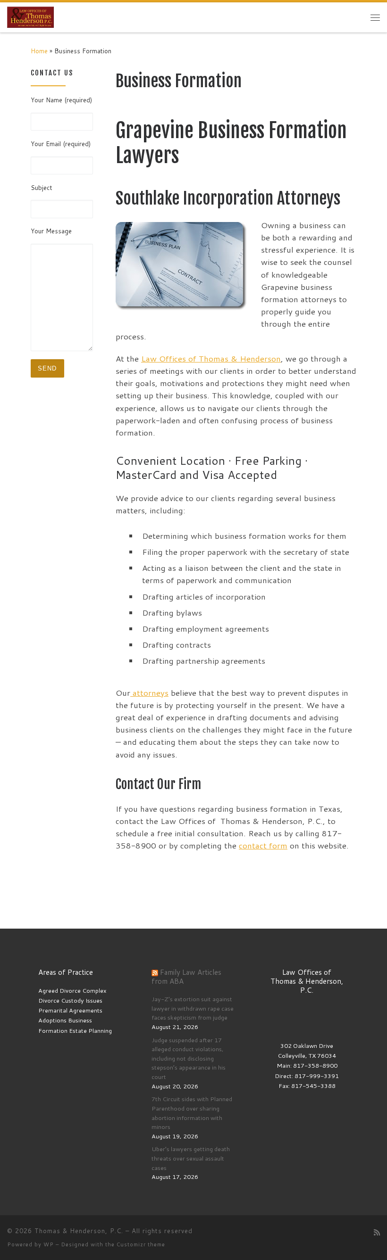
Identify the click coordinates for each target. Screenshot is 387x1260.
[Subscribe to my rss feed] (377, 1232)
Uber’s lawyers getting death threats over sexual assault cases (190, 1158)
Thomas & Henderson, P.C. (78, 1231)
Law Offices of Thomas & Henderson (211, 358)
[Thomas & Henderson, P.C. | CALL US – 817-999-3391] (30, 17)
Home (39, 50)
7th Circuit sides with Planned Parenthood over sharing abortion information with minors (191, 1113)
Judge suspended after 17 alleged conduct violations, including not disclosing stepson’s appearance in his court (188, 1058)
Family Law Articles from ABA (186, 976)
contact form (263, 845)
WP (48, 1244)
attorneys (149, 692)
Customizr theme (141, 1244)
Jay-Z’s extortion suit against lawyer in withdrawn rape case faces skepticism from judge (192, 1008)
